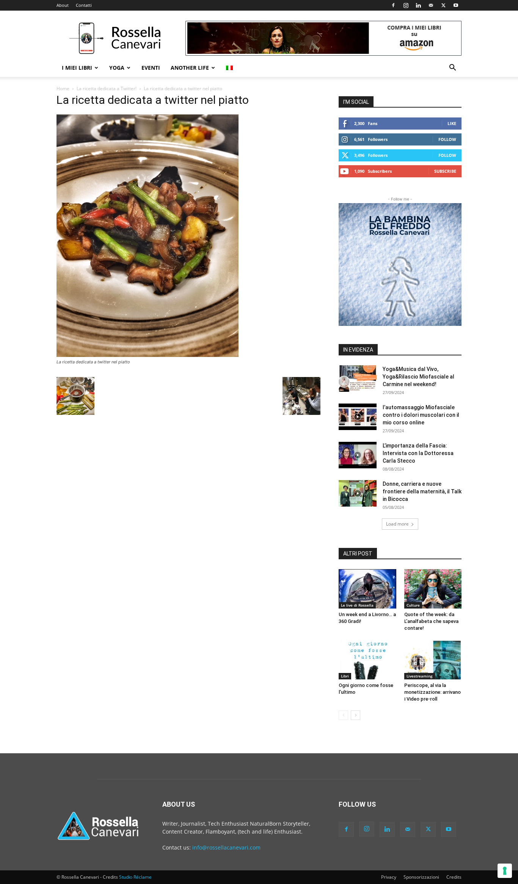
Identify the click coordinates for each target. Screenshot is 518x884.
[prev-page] (343, 715)
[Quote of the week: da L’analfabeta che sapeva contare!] (433, 589)
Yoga (116, 67)
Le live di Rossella (357, 605)
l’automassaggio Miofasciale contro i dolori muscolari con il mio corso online (421, 415)
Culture (413, 605)
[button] (452, 68)
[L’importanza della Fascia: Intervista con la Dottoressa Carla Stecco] (358, 455)
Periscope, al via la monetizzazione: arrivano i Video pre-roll (432, 692)
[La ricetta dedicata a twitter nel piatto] (148, 355)
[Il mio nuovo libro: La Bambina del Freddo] (400, 264)
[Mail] (430, 5)
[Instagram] (405, 5)
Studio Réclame (135, 877)
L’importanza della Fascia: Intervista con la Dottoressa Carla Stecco (418, 453)
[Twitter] (443, 5)
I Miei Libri (77, 67)
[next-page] (355, 715)
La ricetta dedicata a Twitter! (107, 88)
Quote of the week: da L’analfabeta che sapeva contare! (431, 621)
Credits (453, 877)
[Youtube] (455, 5)
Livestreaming (420, 676)
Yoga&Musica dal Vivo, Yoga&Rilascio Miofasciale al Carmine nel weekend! (418, 376)
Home (63, 88)
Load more (397, 524)
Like (451, 123)
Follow (447, 139)
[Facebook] (393, 5)
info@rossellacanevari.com (226, 847)
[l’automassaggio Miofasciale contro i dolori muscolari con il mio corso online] (358, 417)
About (63, 5)
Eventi (150, 67)
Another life (190, 67)
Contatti (84, 5)
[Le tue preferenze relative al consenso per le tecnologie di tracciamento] (505, 871)
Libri (345, 676)
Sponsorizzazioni (421, 877)
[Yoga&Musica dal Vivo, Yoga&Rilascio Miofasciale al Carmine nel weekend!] (358, 378)
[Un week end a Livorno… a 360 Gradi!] (367, 589)
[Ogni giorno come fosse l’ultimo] (367, 659)
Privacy (388, 877)
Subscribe (445, 171)
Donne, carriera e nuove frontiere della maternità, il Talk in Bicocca (422, 491)
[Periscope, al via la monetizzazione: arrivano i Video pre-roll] (433, 659)
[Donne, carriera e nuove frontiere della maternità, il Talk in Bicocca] (358, 493)
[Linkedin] (418, 5)
